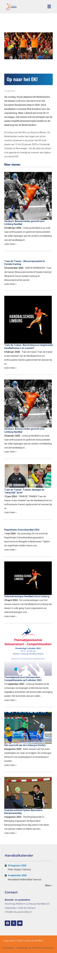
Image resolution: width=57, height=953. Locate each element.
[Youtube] (19, 923)
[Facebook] (7, 923)
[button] (49, 6)
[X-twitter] (13, 923)
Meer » (48, 885)
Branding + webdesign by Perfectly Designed (28, 947)
